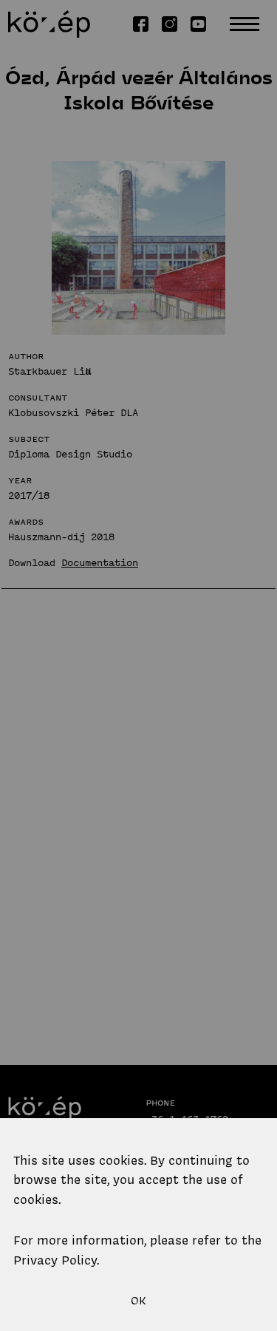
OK (138, 1300)
